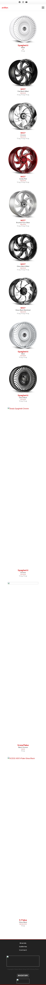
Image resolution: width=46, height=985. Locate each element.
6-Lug (23, 51)
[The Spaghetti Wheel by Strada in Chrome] (23, 488)
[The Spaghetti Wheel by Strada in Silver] (23, 335)
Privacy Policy (34, 969)
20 (21, 93)
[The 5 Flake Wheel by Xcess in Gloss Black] (23, 838)
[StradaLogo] (5, 7)
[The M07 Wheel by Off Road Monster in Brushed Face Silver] (23, 203)
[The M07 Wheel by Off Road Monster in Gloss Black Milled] (23, 247)
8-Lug (27, 94)
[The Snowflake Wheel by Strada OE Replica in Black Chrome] (23, 663)
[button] (43, 7)
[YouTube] (26, 2)
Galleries (23, 947)
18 (20, 924)
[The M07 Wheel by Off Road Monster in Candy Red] (23, 160)
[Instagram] (23, 2)
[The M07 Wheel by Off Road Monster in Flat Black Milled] (23, 72)
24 (23, 49)
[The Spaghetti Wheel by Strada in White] (23, 28)
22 (23, 93)
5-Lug (18, 94)
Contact (23, 950)
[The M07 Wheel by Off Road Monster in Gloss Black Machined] (23, 291)
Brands (23, 943)
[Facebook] (19, 2)
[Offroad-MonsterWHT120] (23, 981)
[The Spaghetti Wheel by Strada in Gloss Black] (23, 378)
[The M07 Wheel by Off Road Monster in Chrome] (23, 116)
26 (25, 355)
